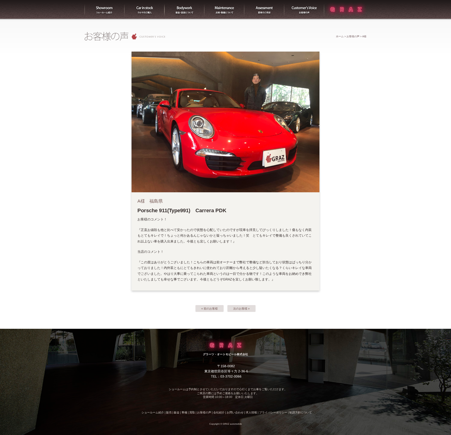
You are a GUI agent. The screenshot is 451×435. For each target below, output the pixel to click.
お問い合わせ (235, 412)
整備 (224, 9)
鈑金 (176, 412)
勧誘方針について (300, 412)
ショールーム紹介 (104, 9)
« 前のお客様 (209, 308)
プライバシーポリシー (273, 412)
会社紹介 (219, 412)
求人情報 (251, 412)
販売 (144, 9)
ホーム (340, 36)
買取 (264, 9)
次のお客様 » (241, 308)
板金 (184, 9)
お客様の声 (304, 9)
